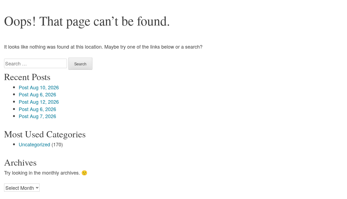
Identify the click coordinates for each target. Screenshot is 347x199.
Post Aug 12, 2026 (39, 101)
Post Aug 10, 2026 (39, 87)
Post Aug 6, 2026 (37, 94)
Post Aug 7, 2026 (37, 115)
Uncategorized (34, 144)
